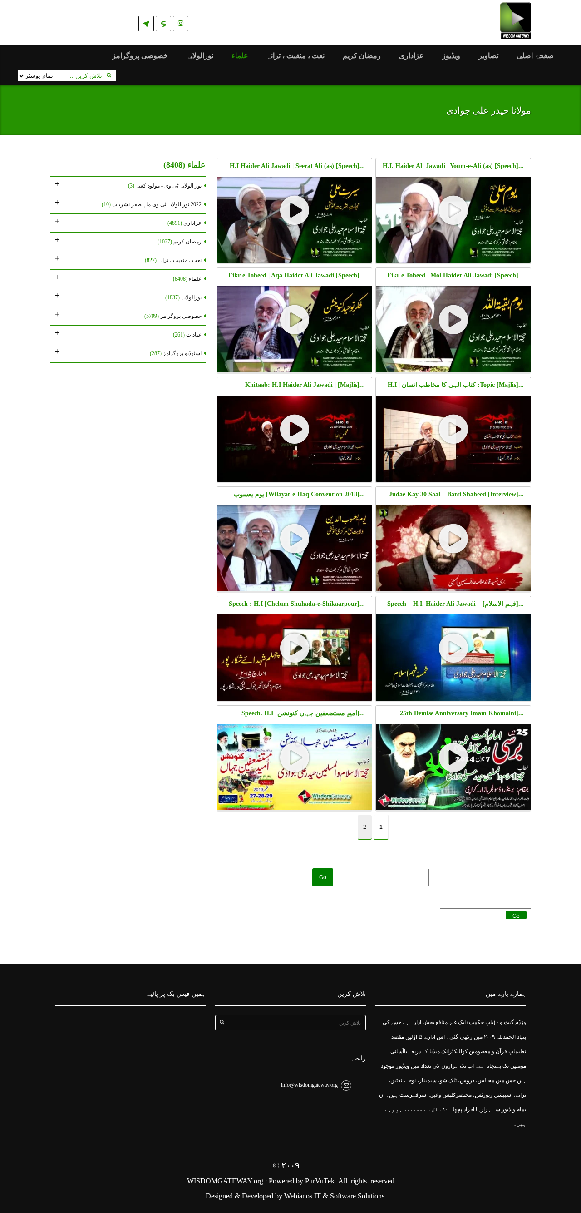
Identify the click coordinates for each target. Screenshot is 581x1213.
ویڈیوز (451, 55)
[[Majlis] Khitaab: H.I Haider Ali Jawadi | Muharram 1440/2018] (294, 430)
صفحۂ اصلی (535, 55)
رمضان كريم (362, 55)
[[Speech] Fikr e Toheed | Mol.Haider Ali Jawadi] (453, 320)
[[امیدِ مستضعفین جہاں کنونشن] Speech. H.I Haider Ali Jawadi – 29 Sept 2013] (294, 758)
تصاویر (488, 55)
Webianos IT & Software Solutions (334, 1196)
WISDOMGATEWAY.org (226, 1181)
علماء (239, 55)
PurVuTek (320, 1181)
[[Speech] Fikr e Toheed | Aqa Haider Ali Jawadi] (294, 320)
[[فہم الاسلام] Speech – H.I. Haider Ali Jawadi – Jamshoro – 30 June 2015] (453, 648)
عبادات (187, 335)
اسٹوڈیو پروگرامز (176, 353)
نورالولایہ (199, 55)
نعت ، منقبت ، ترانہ (295, 55)
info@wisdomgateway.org (309, 1085)
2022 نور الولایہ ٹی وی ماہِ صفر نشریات (152, 204)
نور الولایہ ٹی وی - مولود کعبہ (165, 186)
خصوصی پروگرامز (140, 55)
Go (322, 877)
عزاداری (411, 55)
